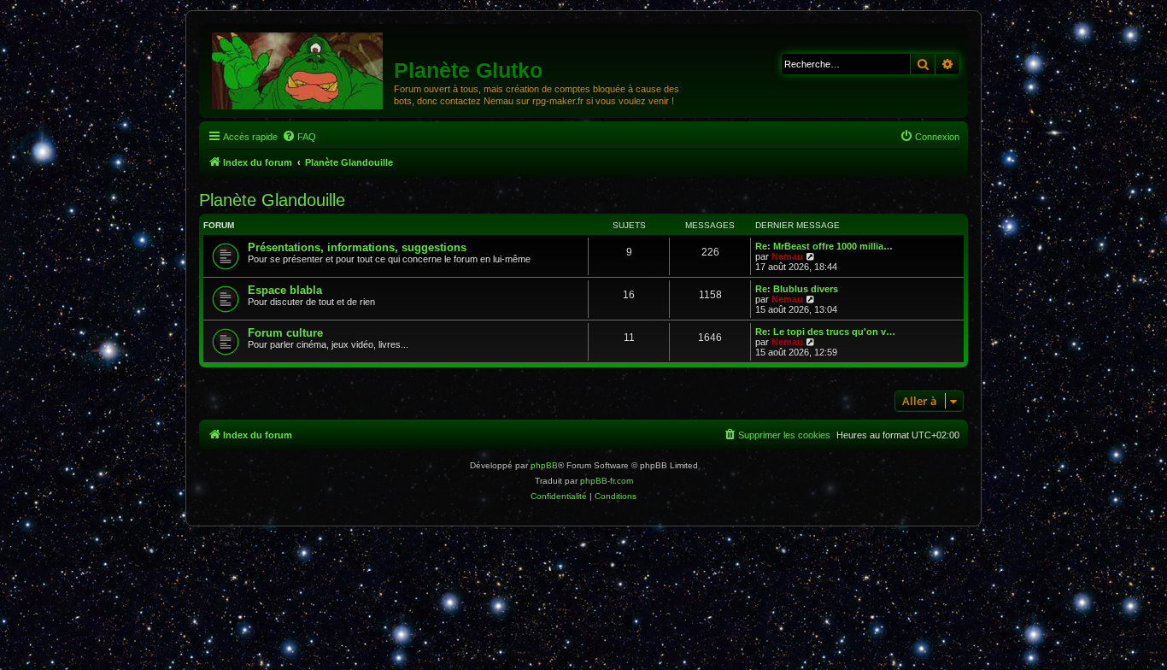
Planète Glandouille (272, 200)
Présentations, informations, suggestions (357, 247)
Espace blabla (285, 290)
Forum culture (285, 332)
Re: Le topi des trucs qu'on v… (825, 331)
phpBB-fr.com (606, 480)
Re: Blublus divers (796, 289)
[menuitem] (299, 136)
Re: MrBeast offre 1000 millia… (824, 246)
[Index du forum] (298, 69)
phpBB (544, 465)
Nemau (787, 256)
